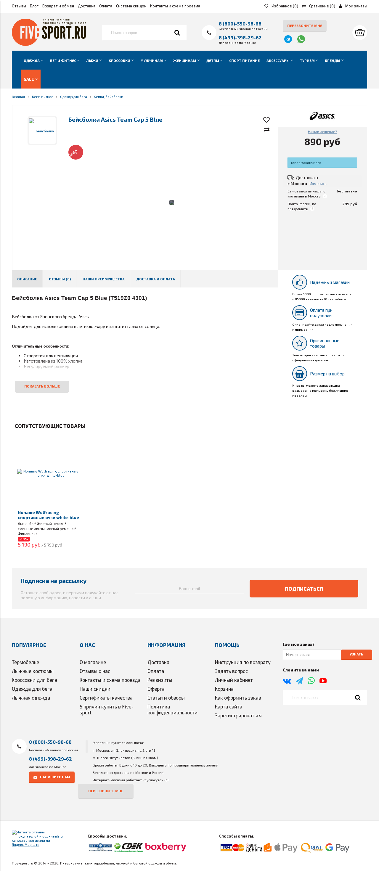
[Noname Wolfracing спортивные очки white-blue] (48, 473)
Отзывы (19, 6)
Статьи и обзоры (166, 697)
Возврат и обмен (58, 6)
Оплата (105, 6)
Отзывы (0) (60, 279)
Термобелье (25, 662)
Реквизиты (159, 680)
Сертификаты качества (106, 697)
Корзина (224, 689)
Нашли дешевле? (322, 131)
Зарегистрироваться (238, 715)
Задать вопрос (231, 671)
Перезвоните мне (304, 25)
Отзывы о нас (95, 671)
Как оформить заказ (238, 697)
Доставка (86, 6)
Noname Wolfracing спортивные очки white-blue (48, 515)
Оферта (156, 689)
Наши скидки (95, 689)
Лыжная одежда (31, 697)
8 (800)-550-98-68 (240, 23)
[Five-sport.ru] (49, 44)
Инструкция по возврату (243, 662)
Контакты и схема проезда (175, 6)
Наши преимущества (104, 279)
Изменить (318, 183)
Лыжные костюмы (33, 671)
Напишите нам (55, 777)
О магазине (93, 662)
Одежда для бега (32, 689)
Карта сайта (228, 706)
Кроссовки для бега (34, 680)
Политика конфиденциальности (172, 709)
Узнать (356, 654)
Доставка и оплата (155, 279)
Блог (34, 6)
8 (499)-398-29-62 (240, 37)
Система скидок (131, 6)
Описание (27, 279)
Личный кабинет (234, 680)
